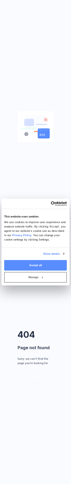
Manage (33, 277)
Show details (51, 253)
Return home (35, 377)
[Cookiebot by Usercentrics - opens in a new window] (51, 203)
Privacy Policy (21, 235)
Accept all (35, 265)
